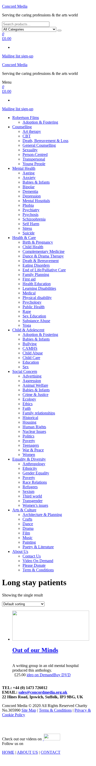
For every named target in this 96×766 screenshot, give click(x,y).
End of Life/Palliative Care (44, 270)
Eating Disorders (36, 265)
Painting (29, 542)
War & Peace (33, 450)
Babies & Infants (36, 182)
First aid (29, 279)
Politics (28, 436)
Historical (30, 417)
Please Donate (34, 565)
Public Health (34, 307)
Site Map (29, 710)
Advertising (32, 376)
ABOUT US (27, 752)
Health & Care (24, 237)
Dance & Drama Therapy (43, 256)
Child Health (33, 247)
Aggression (32, 381)
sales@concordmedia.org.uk (42, 692)
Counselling (22, 127)
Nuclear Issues (34, 431)
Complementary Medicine (44, 251)
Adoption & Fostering (40, 122)
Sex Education (34, 316)
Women (29, 454)
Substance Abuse (36, 321)
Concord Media (14, 6)
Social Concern (24, 371)
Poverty (29, 441)
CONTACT (50, 752)
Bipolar (29, 187)
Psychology (32, 302)
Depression (32, 196)
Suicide (29, 233)
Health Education (37, 284)
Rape (27, 311)
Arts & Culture (24, 510)
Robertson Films (25, 117)
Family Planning (36, 274)
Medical (29, 293)
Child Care (31, 357)
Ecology (29, 399)
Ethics (28, 404)
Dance (28, 524)
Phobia (28, 205)
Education (31, 362)
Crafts (27, 519)
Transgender (32, 501)
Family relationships (39, 413)
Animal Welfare (35, 385)
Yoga (27, 325)
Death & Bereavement (41, 260)
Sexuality (30, 150)
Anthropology (34, 464)
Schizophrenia (34, 219)
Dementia (30, 191)
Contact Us (32, 556)
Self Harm (31, 224)
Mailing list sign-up (17, 56)
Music (28, 537)
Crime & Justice (35, 394)
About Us (20, 551)
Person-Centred (35, 154)
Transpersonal (34, 159)
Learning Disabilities (39, 288)
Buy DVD (62, 675)
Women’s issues (35, 505)
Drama (28, 528)
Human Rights (34, 427)
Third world (32, 496)
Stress (27, 228)
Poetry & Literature (38, 547)
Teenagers (31, 445)
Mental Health (23, 168)
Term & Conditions (38, 570)
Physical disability (37, 297)
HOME (8, 752)
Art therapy (32, 131)
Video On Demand (38, 561)
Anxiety (29, 177)
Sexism (28, 491)
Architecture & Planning (42, 514)
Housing (29, 422)
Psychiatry (31, 210)
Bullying (30, 344)
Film (26, 533)
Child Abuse (33, 353)
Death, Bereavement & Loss (45, 140)
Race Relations (35, 482)
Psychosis (30, 214)
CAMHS (30, 348)
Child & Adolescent (28, 330)
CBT (27, 136)
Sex (26, 367)
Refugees (30, 487)
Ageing (29, 173)
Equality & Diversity (29, 459)
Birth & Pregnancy (38, 242)
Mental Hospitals (36, 200)
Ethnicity (30, 468)
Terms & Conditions (55, 710)
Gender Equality (36, 473)
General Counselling (39, 145)
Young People (34, 164)
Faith (27, 408)
